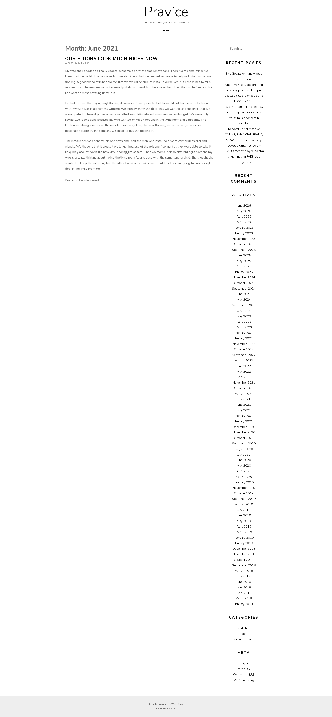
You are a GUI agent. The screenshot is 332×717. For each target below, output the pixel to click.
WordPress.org (244, 680)
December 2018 (244, 549)
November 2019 (244, 488)
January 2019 (244, 543)
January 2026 (244, 233)
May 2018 (244, 587)
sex (244, 634)
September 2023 (244, 305)
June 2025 (244, 255)
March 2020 (244, 477)
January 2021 (244, 421)
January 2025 (244, 272)
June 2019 (244, 515)
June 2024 (244, 294)
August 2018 (244, 571)
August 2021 (244, 394)
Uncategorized (89, 180)
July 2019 (243, 510)
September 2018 (244, 565)
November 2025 (244, 239)
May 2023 (244, 316)
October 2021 (244, 388)
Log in (244, 663)
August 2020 (244, 449)
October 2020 (244, 438)
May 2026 (244, 211)
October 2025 (244, 244)
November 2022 (244, 344)
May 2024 (244, 299)
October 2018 (244, 560)
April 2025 (244, 266)
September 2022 (244, 355)
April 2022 (244, 377)
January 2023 (244, 338)
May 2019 (244, 521)
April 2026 (244, 216)
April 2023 (244, 322)
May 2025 (244, 261)
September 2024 (244, 289)
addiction (244, 628)
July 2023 (243, 311)
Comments (243, 674)
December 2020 (244, 427)
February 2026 (244, 228)
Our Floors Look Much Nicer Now (111, 59)
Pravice (166, 11)
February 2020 (244, 482)
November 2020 (244, 432)
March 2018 (244, 598)
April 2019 (244, 526)
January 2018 (244, 604)
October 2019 (244, 493)
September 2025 (244, 250)
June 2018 (244, 582)
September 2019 (244, 499)
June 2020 (244, 460)
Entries (244, 669)
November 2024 (244, 277)
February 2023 (244, 333)
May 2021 (244, 410)
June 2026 (244, 206)
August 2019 (244, 504)
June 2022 (244, 366)
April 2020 (244, 471)
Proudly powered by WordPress (166, 704)
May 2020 (244, 466)
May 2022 (244, 372)
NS (173, 708)
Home (166, 30)
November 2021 (244, 383)
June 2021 (244, 405)
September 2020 (244, 443)
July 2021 (243, 399)
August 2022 (244, 360)
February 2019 (244, 538)
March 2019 (244, 532)
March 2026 (244, 222)
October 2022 (244, 349)
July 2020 (243, 455)
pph (87, 62)
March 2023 (244, 327)
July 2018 (243, 576)
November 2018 (244, 554)
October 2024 (244, 283)
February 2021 (244, 416)
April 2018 (244, 593)
